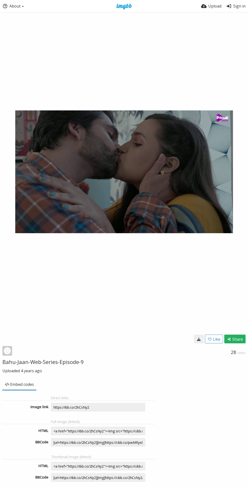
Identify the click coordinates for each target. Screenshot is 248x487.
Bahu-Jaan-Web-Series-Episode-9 (43, 361)
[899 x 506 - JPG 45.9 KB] (199, 339)
